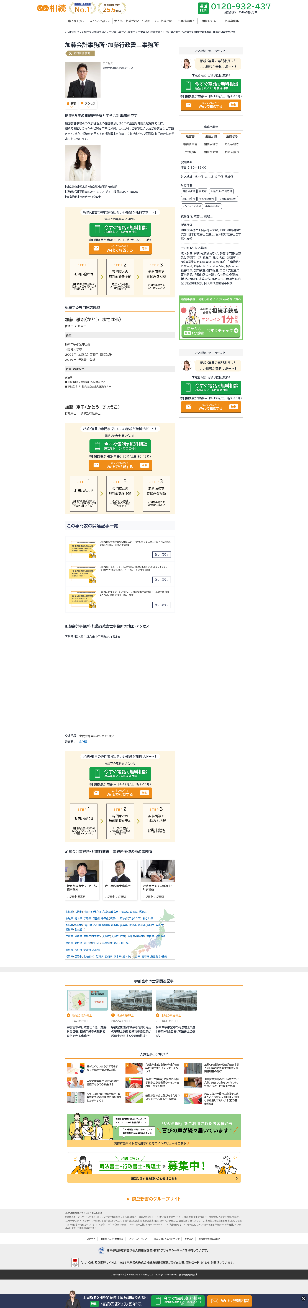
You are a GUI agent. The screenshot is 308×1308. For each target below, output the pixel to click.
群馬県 (87, 918)
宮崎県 (145, 956)
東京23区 (134, 918)
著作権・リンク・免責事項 (112, 1239)
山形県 (134, 912)
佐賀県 (99, 956)
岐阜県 (133, 925)
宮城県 (106, 912)
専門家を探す (76, 21)
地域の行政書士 (82, 1015)
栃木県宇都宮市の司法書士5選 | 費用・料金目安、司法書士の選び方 (175, 1031)
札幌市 (78, 912)
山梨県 (115, 925)
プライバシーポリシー (139, 1239)
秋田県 (125, 912)
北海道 (69, 912)
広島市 (115, 943)
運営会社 (91, 1239)
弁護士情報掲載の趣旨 (209, 1239)
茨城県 (69, 918)
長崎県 (108, 956)
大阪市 (115, 936)
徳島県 (69, 950)
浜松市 (159, 925)
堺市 (122, 936)
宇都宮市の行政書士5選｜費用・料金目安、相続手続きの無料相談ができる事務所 (87, 1031)
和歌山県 (160, 936)
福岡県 (69, 956)
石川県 (97, 925)
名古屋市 (79, 929)
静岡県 (141, 925)
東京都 (124, 918)
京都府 (87, 936)
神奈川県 (148, 918)
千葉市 (113, 918)
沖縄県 (163, 956)
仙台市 (115, 912)
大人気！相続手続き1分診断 (132, 21)
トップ (73, 32)
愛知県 (69, 929)
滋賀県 (78, 936)
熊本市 (126, 956)
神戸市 (140, 936)
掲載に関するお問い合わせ (167, 1239)
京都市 (96, 936)
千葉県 (105, 918)
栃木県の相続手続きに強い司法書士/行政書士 (109, 32)
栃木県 (78, 918)
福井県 (106, 925)
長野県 (124, 925)
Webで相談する (100, 21)
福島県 (143, 912)
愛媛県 (87, 950)
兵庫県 (131, 936)
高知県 (96, 950)
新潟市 (78, 925)
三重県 (69, 936)
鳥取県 (69, 943)
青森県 (88, 912)
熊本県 (117, 956)
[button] (171, 876)
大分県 (136, 956)
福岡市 (78, 956)
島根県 (78, 943)
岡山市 (96, 943)
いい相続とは (163, 21)
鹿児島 (154, 956)
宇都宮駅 (81, 741)
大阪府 (106, 936)
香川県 (78, 950)
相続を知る (209, 21)
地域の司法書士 (171, 1015)
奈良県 (150, 936)
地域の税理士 (125, 1015)
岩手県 (97, 912)
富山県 (88, 925)
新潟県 (69, 925)
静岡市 (150, 925)
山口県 (125, 943)
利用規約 (189, 1239)
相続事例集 (232, 21)
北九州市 (88, 956)
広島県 (106, 943)
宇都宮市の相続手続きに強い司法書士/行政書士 (165, 32)
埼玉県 (96, 918)
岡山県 (87, 943)
